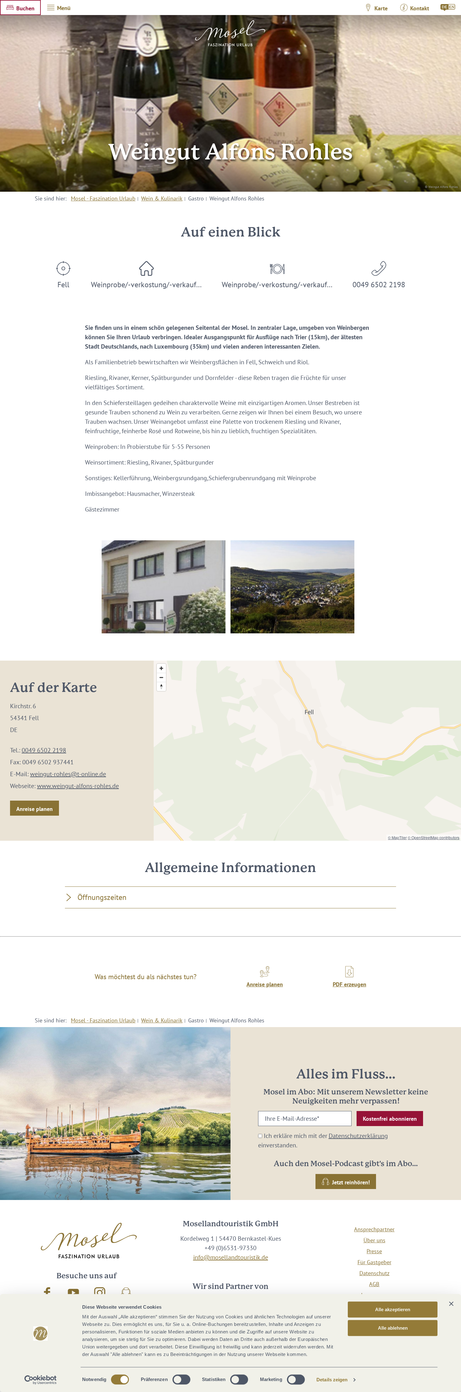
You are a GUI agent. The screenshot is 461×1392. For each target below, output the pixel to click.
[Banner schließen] (451, 1303)
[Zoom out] (161, 677)
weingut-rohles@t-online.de (68, 774)
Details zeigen (331, 1379)
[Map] (307, 751)
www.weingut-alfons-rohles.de (78, 786)
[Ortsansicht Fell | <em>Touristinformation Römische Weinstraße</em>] (292, 586)
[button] (20, 7)
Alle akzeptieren (392, 1309)
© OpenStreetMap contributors (433, 837)
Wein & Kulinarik (162, 198)
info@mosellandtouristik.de (230, 1257)
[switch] (181, 1379)
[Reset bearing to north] (161, 686)
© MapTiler (397, 837)
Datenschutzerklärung (358, 1136)
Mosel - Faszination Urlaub (103, 198)
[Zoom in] (161, 668)
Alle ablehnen (393, 1328)
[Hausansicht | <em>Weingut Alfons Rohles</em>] (163, 586)
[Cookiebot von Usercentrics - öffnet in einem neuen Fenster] (40, 1379)
